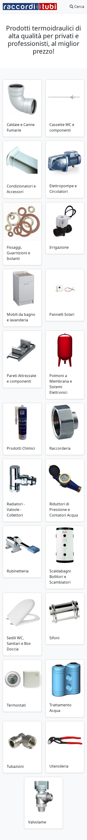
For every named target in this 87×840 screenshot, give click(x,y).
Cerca (78, 6)
